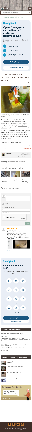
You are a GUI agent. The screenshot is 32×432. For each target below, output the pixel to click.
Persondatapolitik (17, 430)
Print (29, 83)
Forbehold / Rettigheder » (24, 156)
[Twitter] (14, 424)
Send (27, 223)
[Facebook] (10, 424)
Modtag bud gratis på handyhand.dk (16, 318)
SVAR (8, 250)
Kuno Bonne (9, 155)
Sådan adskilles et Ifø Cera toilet (11, 143)
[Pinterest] (22, 424)
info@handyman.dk (22, 428)
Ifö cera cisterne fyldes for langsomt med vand (13, 162)
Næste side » (27, 148)
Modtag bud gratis (16, 62)
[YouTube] (18, 424)
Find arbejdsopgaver (16, 67)
